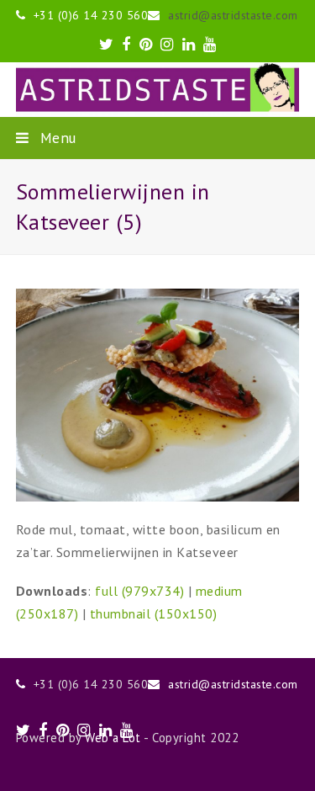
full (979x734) (139, 590)
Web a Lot (113, 738)
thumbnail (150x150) (154, 613)
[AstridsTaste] (158, 89)
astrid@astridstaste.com (233, 15)
